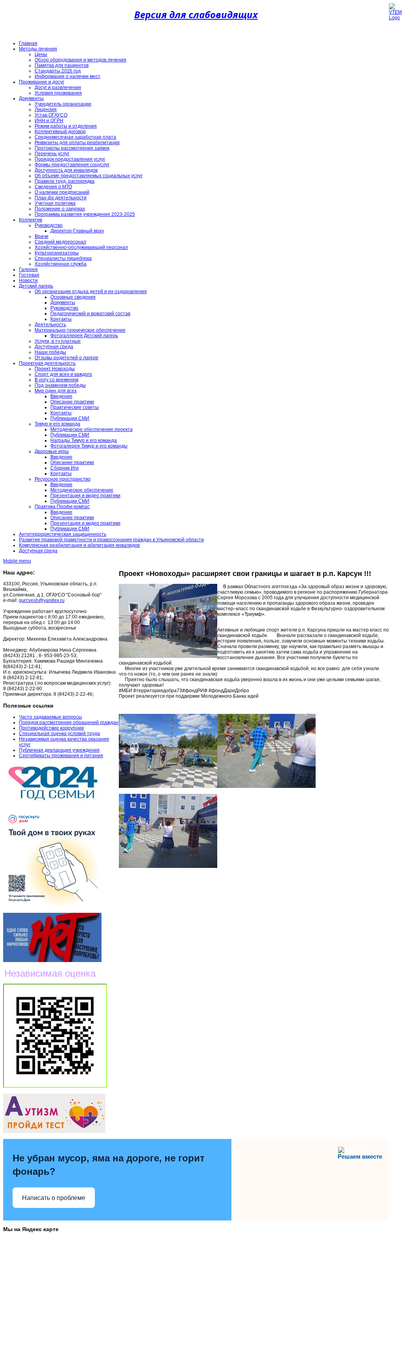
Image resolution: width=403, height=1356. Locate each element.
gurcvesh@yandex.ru (42, 600)
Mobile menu (17, 561)
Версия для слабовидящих (196, 14)
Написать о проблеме (53, 1197)
